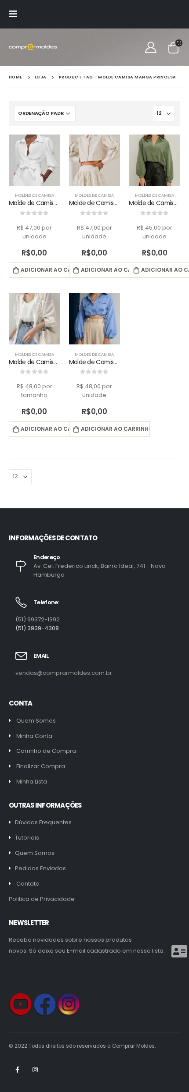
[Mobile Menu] (16, 14)
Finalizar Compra (40, 766)
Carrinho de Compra (46, 751)
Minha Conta (34, 736)
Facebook (17, 1069)
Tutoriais (27, 837)
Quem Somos (36, 720)
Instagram (35, 1069)
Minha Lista (31, 781)
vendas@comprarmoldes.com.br (63, 673)
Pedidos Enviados (40, 868)
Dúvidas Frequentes (43, 822)
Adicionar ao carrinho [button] (55, 269)
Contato (28, 883)
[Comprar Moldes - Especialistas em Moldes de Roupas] (33, 47)
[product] (34, 160)
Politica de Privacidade (42, 899)
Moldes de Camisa (34, 195)
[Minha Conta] (151, 47)
